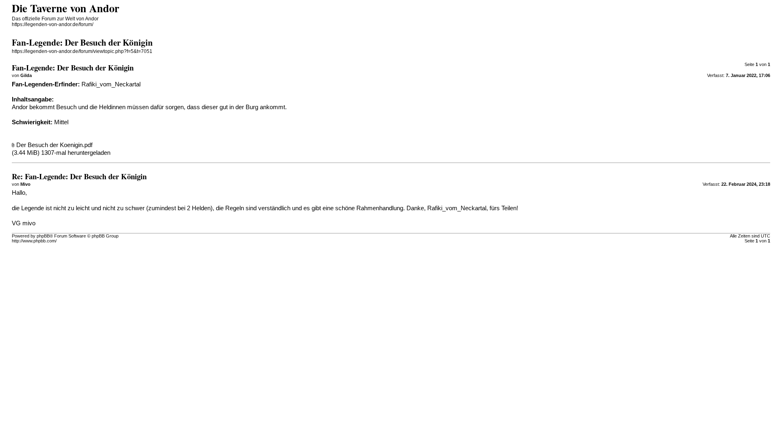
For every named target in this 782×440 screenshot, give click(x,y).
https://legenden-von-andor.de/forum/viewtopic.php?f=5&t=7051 (82, 51)
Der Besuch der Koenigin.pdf (54, 145)
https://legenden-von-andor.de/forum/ (52, 24)
